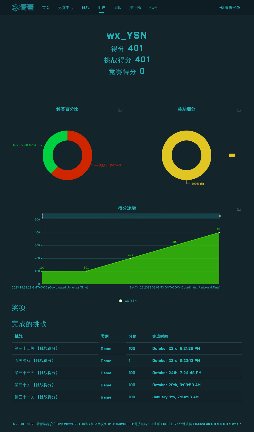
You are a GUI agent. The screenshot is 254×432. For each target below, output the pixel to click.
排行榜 (135, 8)
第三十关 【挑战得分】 (35, 385)
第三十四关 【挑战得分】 (37, 349)
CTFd (215, 424)
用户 (101, 8)
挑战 (86, 8)
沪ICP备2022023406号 (70, 424)
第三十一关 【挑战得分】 (37, 397)
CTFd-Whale (232, 424)
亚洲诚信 (185, 424)
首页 (46, 8)
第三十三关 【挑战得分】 (37, 373)
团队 (117, 8)
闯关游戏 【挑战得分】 (35, 361)
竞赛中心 (66, 8)
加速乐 (155, 424)
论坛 (153, 8)
